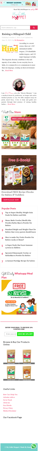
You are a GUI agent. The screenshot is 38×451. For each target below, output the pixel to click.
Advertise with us (9, 397)
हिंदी (36, 9)
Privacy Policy (8, 408)
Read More (9, 70)
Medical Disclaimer (9, 411)
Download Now (11, 200)
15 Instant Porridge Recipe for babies (20, 261)
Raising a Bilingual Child (16, 34)
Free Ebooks (7, 405)
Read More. (12, 104)
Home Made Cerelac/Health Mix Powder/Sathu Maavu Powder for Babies (18, 222)
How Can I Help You (10, 394)
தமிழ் (32, 9)
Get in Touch (7, 400)
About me (6, 402)
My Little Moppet (19, 16)
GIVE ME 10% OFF (25, 334)
